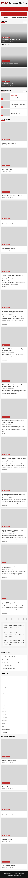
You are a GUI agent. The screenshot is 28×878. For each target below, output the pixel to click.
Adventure (5, 678)
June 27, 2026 (9, 314)
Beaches (4, 684)
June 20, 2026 (9, 424)
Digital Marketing (6, 37)
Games (4, 711)
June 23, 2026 (9, 388)
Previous (4, 619)
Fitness (4, 702)
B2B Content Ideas (15, 113)
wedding (4, 732)
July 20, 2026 (9, 250)
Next (25, 619)
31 (22, 619)
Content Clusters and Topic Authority (12, 195)
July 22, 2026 (9, 223)
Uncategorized (6, 729)
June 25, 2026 (9, 352)
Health (4, 714)
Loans (3, 723)
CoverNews (10, 875)
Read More (4, 286)
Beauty (4, 687)
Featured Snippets (7, 84)
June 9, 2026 (9, 569)
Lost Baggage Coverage (8, 602)
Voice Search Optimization (11, 39)
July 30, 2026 (9, 41)
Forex (3, 708)
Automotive (5, 681)
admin (4, 41)
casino (3, 690)
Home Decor (5, 717)
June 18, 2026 (9, 461)
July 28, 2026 (9, 85)
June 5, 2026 (9, 603)
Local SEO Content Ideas (8, 248)
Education (4, 696)
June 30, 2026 (9, 278)
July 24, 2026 (9, 197)
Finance (4, 699)
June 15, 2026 (9, 497)
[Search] (25, 8)
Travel (4, 562)
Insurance (4, 720)
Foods (3, 705)
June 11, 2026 (9, 533)
